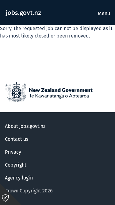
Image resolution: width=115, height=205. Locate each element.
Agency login (19, 177)
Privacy (13, 152)
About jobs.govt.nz (25, 126)
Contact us (16, 139)
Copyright (15, 165)
